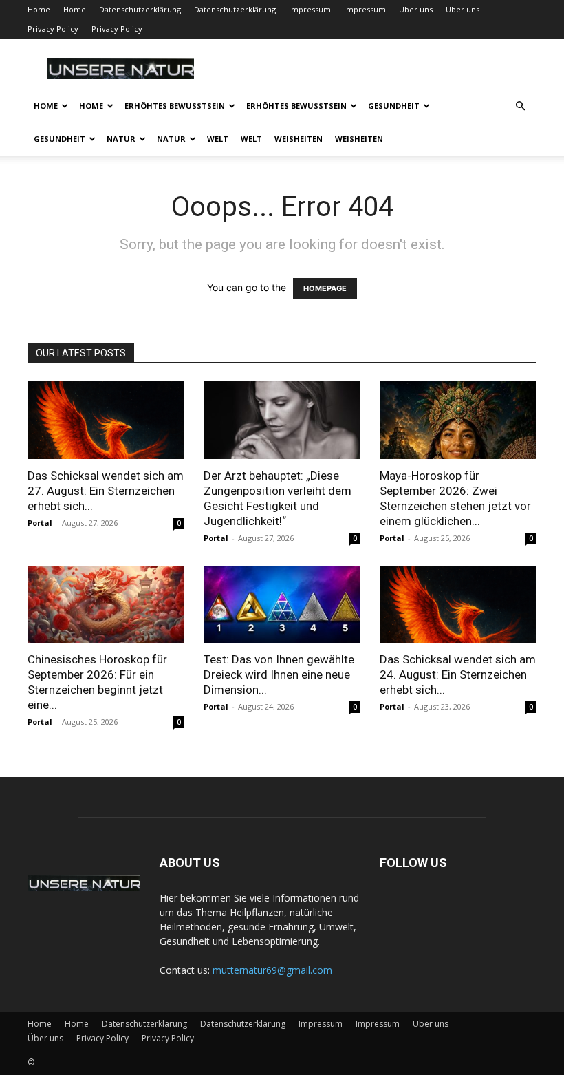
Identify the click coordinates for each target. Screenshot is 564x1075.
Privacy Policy (53, 28)
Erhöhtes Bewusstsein (174, 105)
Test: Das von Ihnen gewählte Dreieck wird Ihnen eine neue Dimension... (279, 674)
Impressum (310, 9)
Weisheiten (298, 139)
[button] (519, 106)
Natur (121, 139)
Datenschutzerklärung (140, 9)
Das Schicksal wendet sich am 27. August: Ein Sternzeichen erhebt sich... (106, 491)
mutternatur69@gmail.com (272, 970)
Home (39, 9)
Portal (40, 523)
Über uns (416, 9)
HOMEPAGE (325, 288)
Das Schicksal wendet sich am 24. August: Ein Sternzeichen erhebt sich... (458, 674)
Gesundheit (394, 105)
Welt (217, 139)
